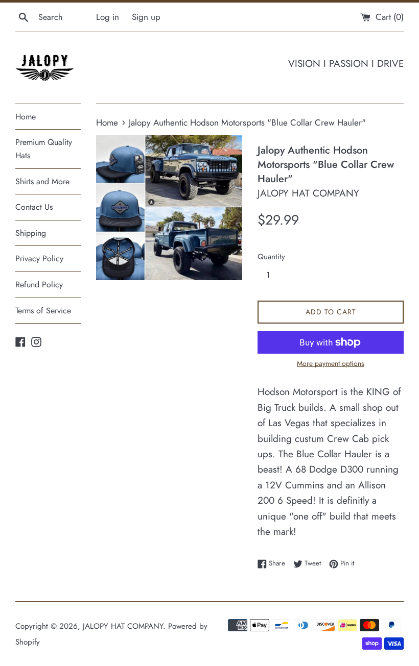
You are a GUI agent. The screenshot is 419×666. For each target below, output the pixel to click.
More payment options (330, 363)
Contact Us (34, 207)
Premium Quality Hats (43, 148)
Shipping (30, 233)
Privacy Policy (39, 258)
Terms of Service (43, 310)
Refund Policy (39, 284)
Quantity (271, 256)
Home (25, 116)
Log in (107, 17)
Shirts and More (42, 181)
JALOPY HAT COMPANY (123, 626)
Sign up (146, 17)
